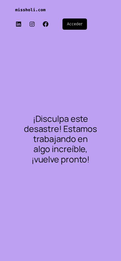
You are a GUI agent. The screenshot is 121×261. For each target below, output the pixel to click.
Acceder (74, 24)
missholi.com (30, 10)
